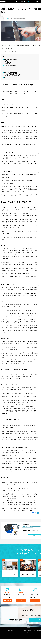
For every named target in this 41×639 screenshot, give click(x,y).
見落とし (6, 60)
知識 (8, 18)
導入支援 (25, 630)
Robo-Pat (11, 632)
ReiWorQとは (8, 630)
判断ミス (6, 61)
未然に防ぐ (7, 66)
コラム (28, 1)
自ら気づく (7, 69)
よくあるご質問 (28, 632)
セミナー (32, 1)
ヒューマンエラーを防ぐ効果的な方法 (10, 72)
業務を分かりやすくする (9, 67)
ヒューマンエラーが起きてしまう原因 (10, 59)
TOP (1, 18)
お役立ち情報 (5, 18)
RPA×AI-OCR (20, 630)
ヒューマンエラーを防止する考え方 (10, 65)
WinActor (16, 632)
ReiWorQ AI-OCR (22, 632)
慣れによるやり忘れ (8, 63)
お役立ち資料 (35, 632)
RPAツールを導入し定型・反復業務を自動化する (13, 75)
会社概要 (37, 1)
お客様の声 (29, 630)
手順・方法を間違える (8, 62)
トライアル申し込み (7, 600)
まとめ (5, 77)
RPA (16, 630)
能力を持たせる (7, 70)
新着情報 (12, 630)
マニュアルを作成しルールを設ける (11, 73)
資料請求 (21, 600)
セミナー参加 (35, 600)
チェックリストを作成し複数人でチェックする (13, 74)
